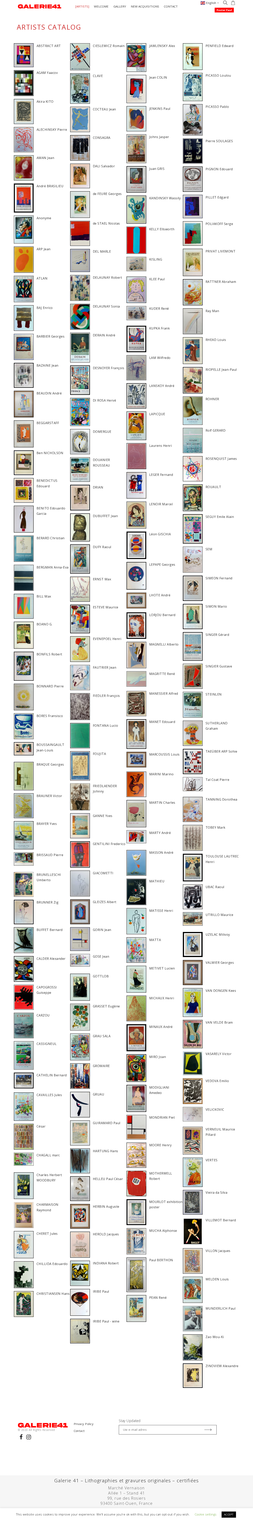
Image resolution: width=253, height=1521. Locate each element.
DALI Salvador (104, 166)
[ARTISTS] (82, 6)
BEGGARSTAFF (48, 423)
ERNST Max (102, 579)
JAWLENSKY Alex (162, 46)
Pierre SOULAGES (219, 141)
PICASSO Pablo (217, 106)
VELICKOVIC (215, 1109)
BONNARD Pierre (50, 686)
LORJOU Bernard (162, 615)
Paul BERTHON (161, 1260)
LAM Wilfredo (160, 358)
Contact (79, 1431)
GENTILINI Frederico (109, 844)
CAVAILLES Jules (49, 1095)
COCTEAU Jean (104, 109)
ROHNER (212, 399)
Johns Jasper (159, 137)
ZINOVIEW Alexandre (222, 1366)
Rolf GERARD (216, 430)
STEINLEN (214, 694)
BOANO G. (44, 624)
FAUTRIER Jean (104, 667)
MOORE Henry (160, 1145)
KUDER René (159, 308)
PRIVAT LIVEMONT (220, 251)
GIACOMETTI (103, 873)
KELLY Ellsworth (161, 229)
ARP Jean (44, 249)
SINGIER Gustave (219, 666)
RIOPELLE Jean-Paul (221, 369)
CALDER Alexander (51, 958)
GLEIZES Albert (104, 902)
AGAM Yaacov (47, 73)
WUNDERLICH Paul (220, 1308)
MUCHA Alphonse (163, 1230)
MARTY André (160, 833)
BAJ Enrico (45, 308)
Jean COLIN (158, 77)
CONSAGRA (101, 138)
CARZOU (43, 1015)
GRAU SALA (101, 1036)
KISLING (155, 259)
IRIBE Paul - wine (106, 1321)
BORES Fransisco (50, 716)
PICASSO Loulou (218, 75)
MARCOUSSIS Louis (164, 754)
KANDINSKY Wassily (165, 198)
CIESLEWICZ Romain (109, 46)
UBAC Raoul (215, 887)
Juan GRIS (156, 169)
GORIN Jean (102, 930)
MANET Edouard (162, 722)
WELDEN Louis (217, 1279)
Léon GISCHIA (160, 534)
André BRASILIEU (50, 186)
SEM (209, 549)
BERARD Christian (51, 538)
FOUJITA (99, 754)
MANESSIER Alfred (163, 693)
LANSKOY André (161, 386)
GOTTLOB (101, 976)
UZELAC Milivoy (218, 934)
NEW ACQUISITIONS (145, 6)
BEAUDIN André (49, 393)
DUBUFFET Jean (105, 516)
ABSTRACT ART (49, 46)
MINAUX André (161, 1027)
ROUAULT (213, 487)
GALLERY (119, 6)
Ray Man (212, 311)
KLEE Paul (157, 279)
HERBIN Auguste (106, 1206)
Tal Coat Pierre (217, 779)
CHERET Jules (47, 1233)
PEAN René (158, 1297)
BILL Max (44, 596)
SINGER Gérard (217, 634)
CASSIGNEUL (47, 1044)
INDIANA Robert (106, 1263)
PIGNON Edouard (219, 169)
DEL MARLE (102, 251)
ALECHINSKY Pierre (52, 129)
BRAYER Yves (47, 824)
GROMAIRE (101, 1066)
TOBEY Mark (216, 827)
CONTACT (171, 6)
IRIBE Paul (101, 1291)
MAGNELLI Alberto (164, 644)
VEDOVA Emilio (217, 1081)
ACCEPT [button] (229, 1514)
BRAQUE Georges (50, 764)
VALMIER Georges (220, 962)
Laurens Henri (160, 445)
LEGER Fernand (161, 474)
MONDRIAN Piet (162, 1117)
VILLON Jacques (218, 1251)
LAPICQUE (157, 414)
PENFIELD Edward (219, 46)
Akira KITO (45, 101)
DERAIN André (104, 335)
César (41, 1126)
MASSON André (161, 852)
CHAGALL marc (48, 1155)
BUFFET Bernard (50, 930)
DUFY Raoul (102, 547)
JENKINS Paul (159, 108)
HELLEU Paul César (108, 1179)
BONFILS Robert (49, 654)
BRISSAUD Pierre (50, 855)
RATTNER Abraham (221, 282)
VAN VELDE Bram (219, 1022)
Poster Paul (224, 10)
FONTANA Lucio (105, 725)
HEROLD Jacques (106, 1234)
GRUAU (98, 1094)
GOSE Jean (101, 956)
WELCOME (101, 6)
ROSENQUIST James (221, 458)
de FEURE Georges (107, 194)
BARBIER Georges (50, 336)
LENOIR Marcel (161, 504)
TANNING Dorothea (221, 799)
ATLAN (42, 278)
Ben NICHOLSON (50, 453)
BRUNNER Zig (48, 902)
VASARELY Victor (218, 1054)
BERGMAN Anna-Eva (53, 567)
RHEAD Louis (216, 340)
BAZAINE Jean (48, 365)
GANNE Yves (102, 816)
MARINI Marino (161, 774)
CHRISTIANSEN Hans (53, 1293)
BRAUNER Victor (49, 796)
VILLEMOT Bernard (221, 1220)
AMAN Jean (45, 158)
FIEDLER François (106, 696)
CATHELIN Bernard (52, 1075)
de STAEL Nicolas (106, 223)
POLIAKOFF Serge (219, 224)
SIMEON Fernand (219, 578)
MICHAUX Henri (161, 998)
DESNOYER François (108, 368)
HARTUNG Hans (105, 1151)
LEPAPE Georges (162, 564)
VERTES (212, 1160)
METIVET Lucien (162, 968)
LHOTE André (159, 595)
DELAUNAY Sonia (106, 306)
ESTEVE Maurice (105, 607)
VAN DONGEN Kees (221, 990)
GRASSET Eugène (106, 1006)
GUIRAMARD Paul (106, 1123)
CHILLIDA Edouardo (52, 1264)
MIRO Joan (157, 1057)
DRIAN (98, 487)
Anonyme (44, 218)
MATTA (155, 940)
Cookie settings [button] (206, 1514)
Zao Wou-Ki (215, 1337)
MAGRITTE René (162, 674)
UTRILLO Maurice (219, 915)
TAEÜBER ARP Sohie (221, 751)
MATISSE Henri (161, 910)
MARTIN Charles (162, 802)
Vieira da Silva (216, 1192)
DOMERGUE (102, 431)
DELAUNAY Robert (107, 277)
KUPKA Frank (159, 328)
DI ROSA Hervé (104, 400)
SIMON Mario (216, 606)
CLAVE (98, 76)
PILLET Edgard (217, 197)
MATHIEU (156, 881)
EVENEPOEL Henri (107, 639)
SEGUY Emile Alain (220, 517)
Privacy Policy (84, 1424)
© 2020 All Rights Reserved (36, 1430)
